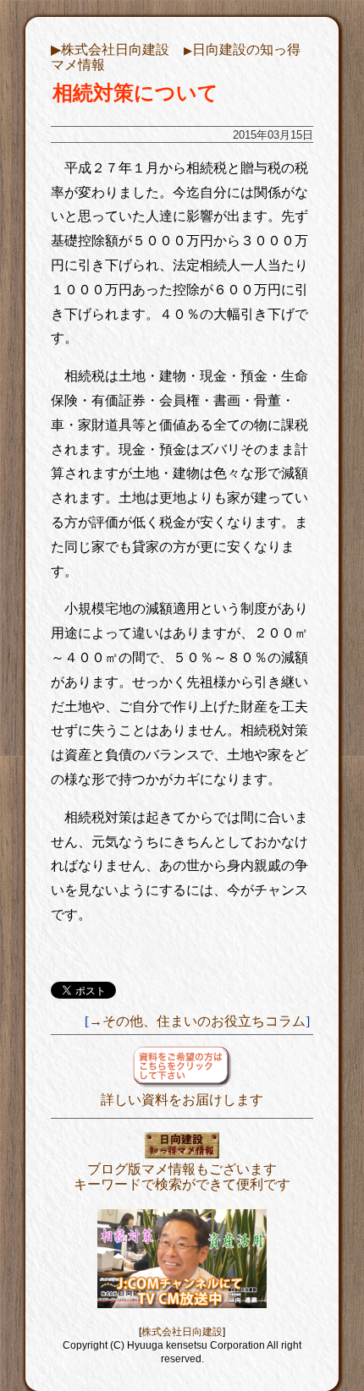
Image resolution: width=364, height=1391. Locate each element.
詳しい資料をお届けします (182, 1100)
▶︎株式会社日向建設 (110, 49)
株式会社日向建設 (182, 1332)
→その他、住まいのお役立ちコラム (197, 1021)
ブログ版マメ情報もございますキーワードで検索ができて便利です (182, 1176)
